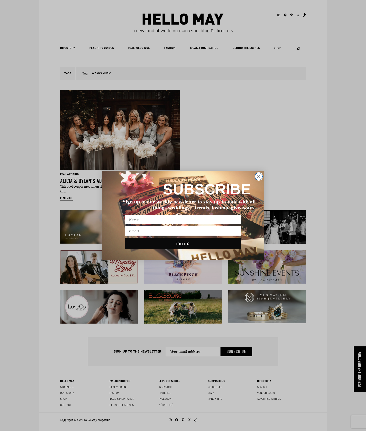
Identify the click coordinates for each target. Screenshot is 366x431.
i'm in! (183, 243)
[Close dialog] (258, 176)
